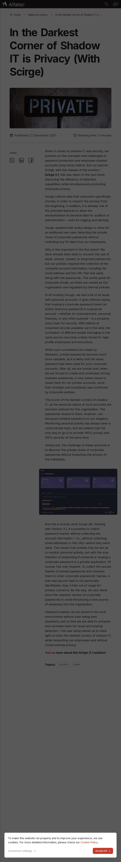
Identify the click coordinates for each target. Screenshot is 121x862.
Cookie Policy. (89, 842)
